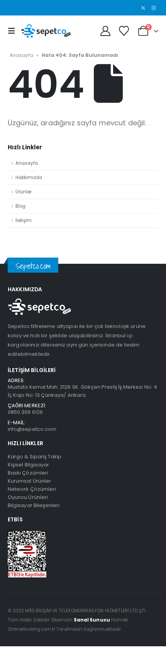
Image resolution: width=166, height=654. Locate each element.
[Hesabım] (105, 31)
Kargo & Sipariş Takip (34, 456)
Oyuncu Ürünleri (28, 497)
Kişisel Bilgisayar (28, 464)
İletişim (23, 220)
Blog (20, 206)
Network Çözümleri (32, 489)
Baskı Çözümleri (28, 472)
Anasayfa (21, 55)
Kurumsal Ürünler (29, 481)
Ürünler (23, 192)
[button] (13, 31)
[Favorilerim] (124, 31)
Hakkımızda (28, 177)
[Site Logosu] (46, 31)
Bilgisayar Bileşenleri (33, 505)
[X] (143, 7)
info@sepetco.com (32, 429)
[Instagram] (153, 7)
